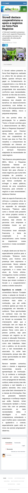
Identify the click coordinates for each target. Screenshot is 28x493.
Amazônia (7, 481)
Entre (24, 3)
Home (4, 478)
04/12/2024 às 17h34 (9, 43)
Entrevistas (11, 484)
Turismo (10, 478)
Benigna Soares (15, 489)
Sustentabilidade (19, 478)
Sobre (18, 484)
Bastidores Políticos (17, 481)
